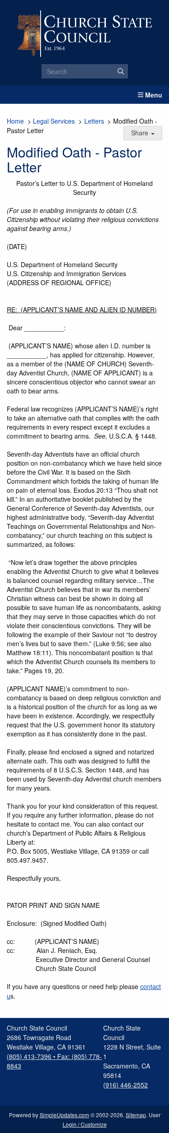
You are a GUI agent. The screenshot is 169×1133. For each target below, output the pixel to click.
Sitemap (136, 1115)
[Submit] (121, 71)
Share (140, 132)
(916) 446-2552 (125, 1084)
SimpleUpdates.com (64, 1115)
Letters (94, 120)
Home (15, 120)
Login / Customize (85, 1124)
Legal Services (54, 120)
